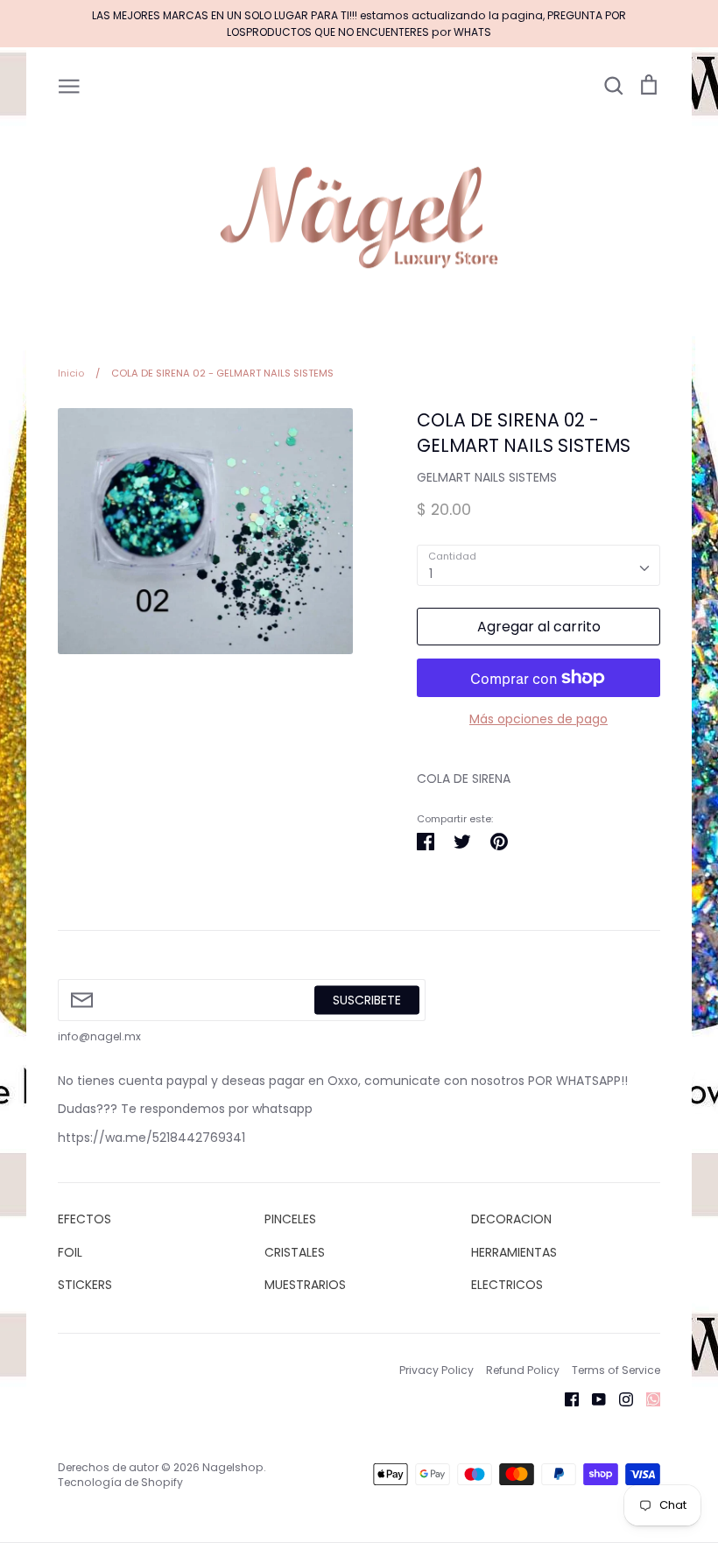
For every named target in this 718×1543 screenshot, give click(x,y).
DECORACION (511, 1219)
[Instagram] (619, 1398)
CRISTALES (294, 1252)
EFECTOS (84, 1219)
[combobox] (538, 565)
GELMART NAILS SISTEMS (487, 477)
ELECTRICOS (507, 1284)
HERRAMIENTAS (514, 1252)
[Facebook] (565, 1398)
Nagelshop (233, 1467)
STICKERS (85, 1284)
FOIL (70, 1252)
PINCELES (290, 1219)
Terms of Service (616, 1370)
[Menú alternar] (69, 85)
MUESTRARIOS (305, 1284)
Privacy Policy (436, 1370)
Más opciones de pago (538, 719)
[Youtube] (592, 1398)
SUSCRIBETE (367, 999)
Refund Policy (523, 1370)
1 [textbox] (431, 573)
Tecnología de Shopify (120, 1482)
